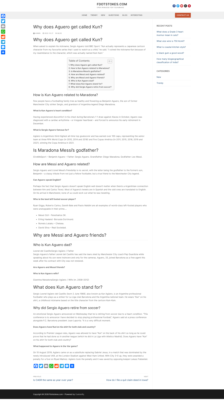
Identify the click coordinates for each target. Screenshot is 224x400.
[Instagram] (185, 5)
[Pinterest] (189, 5)
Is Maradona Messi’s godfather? (86, 71)
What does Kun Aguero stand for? (86, 84)
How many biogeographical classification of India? (170, 61)
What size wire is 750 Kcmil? (170, 41)
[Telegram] (3, 42)
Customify (79, 394)
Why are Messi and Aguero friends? (87, 77)
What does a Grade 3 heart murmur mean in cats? (170, 33)
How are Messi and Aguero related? (88, 74)
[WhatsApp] (3, 31)
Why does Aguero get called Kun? (86, 65)
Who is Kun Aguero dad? (82, 80)
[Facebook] (174, 5)
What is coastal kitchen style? (171, 47)
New (159, 77)
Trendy (160, 83)
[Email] (3, 26)
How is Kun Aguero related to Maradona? (90, 68)
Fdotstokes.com (112, 4)
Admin (38, 33)
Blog (59, 33)
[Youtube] (181, 5)
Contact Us (183, 15)
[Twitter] (177, 5)
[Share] (3, 52)
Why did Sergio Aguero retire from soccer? (91, 87)
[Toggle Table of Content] (108, 61)
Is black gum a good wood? (170, 53)
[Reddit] (3, 36)
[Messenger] (3, 47)
